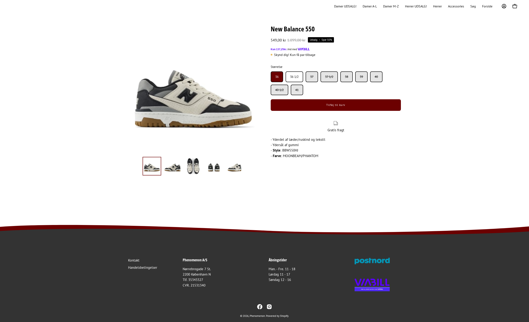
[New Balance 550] (152, 166)
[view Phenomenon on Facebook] (260, 307)
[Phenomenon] (15, 6)
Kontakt (133, 260)
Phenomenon (257, 315)
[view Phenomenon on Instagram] (269, 307)
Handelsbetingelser (142, 267)
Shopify (284, 315)
